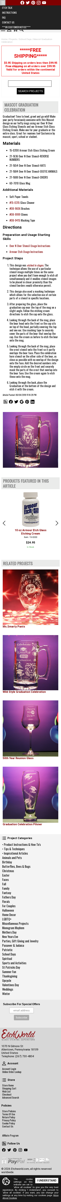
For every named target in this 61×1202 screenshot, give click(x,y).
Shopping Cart (9, 1088)
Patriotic (7, 950)
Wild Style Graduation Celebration (24, 691)
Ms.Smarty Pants (14, 626)
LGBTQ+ (7, 919)
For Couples (8, 906)
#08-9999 (14, 214)
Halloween (8, 910)
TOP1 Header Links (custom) (2, 2)
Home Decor (9, 914)
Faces (5, 879)
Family (5, 888)
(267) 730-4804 (24, 1056)
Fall (4, 884)
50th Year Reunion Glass (18, 758)
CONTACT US (8, 22)
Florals (6, 901)
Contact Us (7, 1126)
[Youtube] (44, 2)
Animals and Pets (12, 857)
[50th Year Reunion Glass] (30, 728)
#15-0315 (14, 203)
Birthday (7, 862)
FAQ (3, 17)
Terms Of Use (8, 1114)
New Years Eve (10, 936)
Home (4, 39)
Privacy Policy (9, 1120)
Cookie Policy (8, 1123)
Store (4, 1080)
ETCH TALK (7, 7)
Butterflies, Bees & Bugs (16, 866)
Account (4, 1063)
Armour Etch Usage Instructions (26, 252)
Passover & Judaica (13, 945)
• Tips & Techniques (13, 849)
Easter (5, 875)
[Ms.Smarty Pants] (30, 597)
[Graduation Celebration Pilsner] (30, 795)
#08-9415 (14, 220)
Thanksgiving (9, 976)
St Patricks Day (11, 967)
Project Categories (4, 838)
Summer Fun (9, 971)
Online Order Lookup (11, 1071)
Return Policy (8, 1117)
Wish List (6, 1091)
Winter (6, 993)
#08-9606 (15, 209)
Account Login (9, 1068)
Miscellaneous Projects (15, 923)
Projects (13, 39)
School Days (9, 954)
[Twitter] (27, 2)
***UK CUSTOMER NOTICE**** (16, 27)
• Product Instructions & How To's (21, 844)
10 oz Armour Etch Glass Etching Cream (30, 532)
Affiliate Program (10, 1135)
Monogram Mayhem (13, 928)
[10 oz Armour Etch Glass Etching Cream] (30, 509)
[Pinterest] (33, 2)
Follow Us (4, 1143)
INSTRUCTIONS (9, 12)
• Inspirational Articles (15, 853)
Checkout (7, 1094)
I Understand (46, 1180)
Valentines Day (10, 985)
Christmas (8, 871)
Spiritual (7, 958)
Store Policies (9, 1111)
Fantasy (6, 893)
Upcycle (6, 980)
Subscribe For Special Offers (21, 1004)
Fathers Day (9, 897)
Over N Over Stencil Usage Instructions (29, 246)
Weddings (7, 989)
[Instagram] (38, 2)
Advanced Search (10, 1097)
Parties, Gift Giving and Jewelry (20, 941)
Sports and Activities (14, 963)
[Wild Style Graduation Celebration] (30, 662)
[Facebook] (22, 2)
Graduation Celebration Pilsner (22, 824)
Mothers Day (9, 932)
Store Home (8, 1085)
